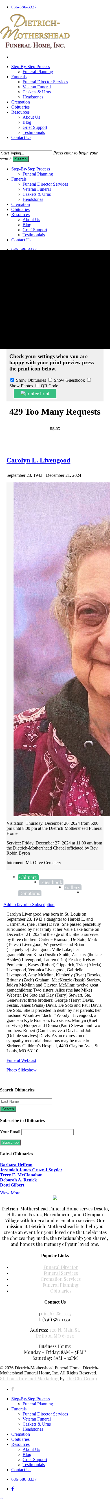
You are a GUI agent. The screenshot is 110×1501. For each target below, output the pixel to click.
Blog (27, 1454)
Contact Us (21, 1469)
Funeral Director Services (45, 1414)
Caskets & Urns (37, 1424)
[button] (1, 1498)
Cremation (20, 1434)
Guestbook (51, 882)
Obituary (28, 877)
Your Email (10, 1131)
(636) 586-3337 (57, 1313)
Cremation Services (61, 1279)
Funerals (19, 179)
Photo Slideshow (21, 1070)
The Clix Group (81, 1378)
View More (10, 1192)
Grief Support (35, 1459)
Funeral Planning (61, 1285)
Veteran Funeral (37, 1419)
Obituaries (60, 1291)
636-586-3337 (24, 249)
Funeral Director (60, 1267)
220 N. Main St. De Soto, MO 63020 (58, 1333)
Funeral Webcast (21, 1060)
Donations (29, 893)
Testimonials (34, 234)
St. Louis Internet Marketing (29, 1378)
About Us (31, 1449)
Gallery (72, 887)
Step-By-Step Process (30, 1398)
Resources (20, 214)
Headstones (33, 199)
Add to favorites (17, 904)
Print (44, 393)
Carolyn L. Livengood (38, 460)
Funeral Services (61, 1273)
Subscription (43, 904)
